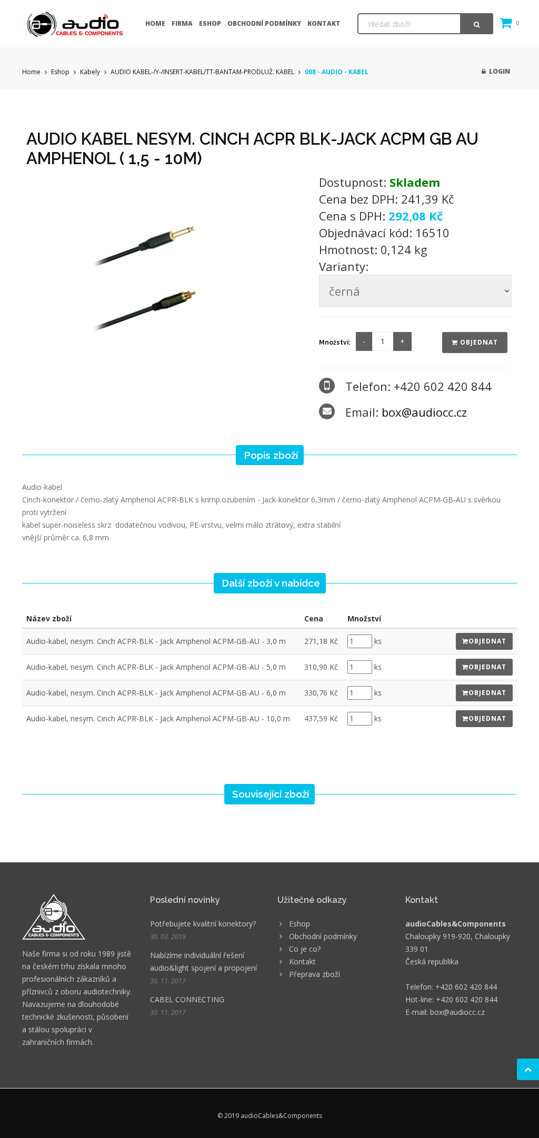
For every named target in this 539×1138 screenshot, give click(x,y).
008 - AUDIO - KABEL (336, 71)
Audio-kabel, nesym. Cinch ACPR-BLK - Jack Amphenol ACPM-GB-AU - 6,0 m (156, 693)
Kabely (90, 71)
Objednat (478, 342)
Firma (182, 23)
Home (155, 23)
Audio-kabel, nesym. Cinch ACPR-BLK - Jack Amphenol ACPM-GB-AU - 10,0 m (158, 718)
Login (498, 71)
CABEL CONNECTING (187, 999)
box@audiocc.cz (424, 412)
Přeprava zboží (314, 974)
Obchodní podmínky (264, 23)
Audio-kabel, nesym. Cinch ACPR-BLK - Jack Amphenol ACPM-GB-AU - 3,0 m (156, 641)
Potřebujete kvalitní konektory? (203, 924)
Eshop (210, 23)
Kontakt (324, 23)
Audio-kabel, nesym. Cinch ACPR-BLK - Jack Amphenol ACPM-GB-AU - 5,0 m (156, 667)
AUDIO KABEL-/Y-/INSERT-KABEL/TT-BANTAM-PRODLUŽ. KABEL (202, 71)
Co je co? (305, 949)
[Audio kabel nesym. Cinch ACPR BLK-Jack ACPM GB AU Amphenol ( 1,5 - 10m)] (165, 270)
